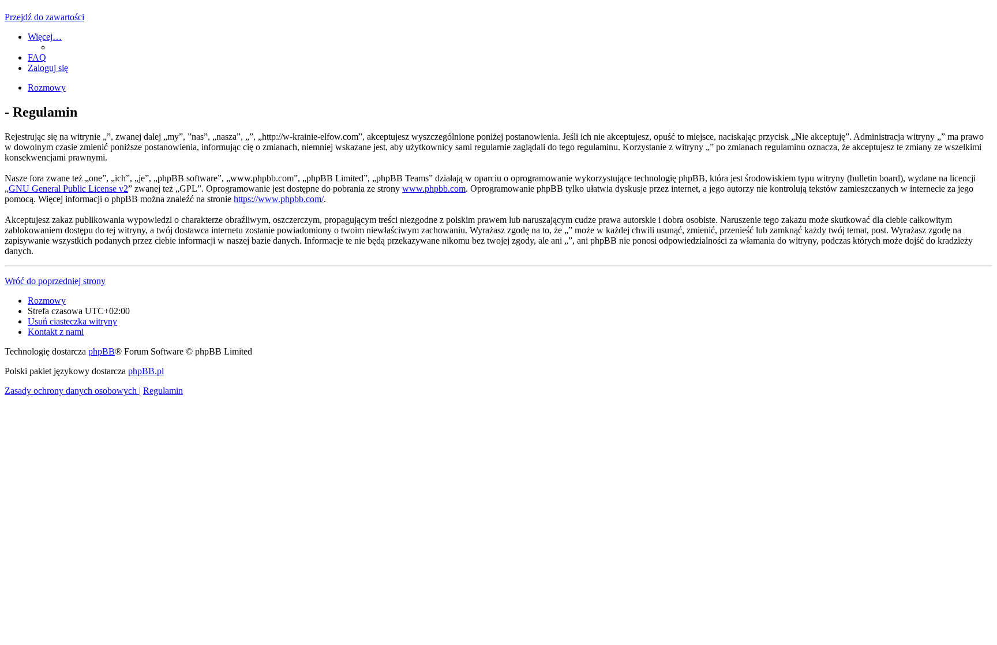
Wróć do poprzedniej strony (55, 281)
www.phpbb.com (434, 188)
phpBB (101, 351)
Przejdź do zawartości (44, 17)
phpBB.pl (146, 371)
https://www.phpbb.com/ (279, 199)
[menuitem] (37, 57)
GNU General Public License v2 (68, 188)
